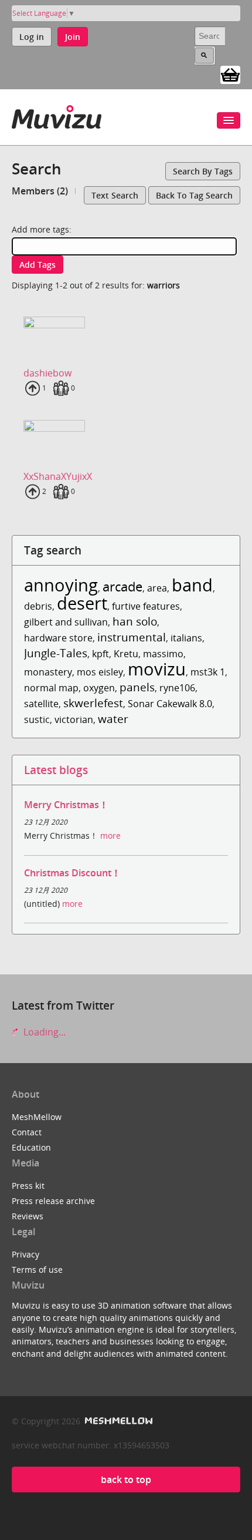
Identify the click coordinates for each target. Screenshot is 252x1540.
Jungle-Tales (55, 653)
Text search (114, 195)
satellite (41, 703)
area (157, 587)
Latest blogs (56, 769)
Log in (31, 36)
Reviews (27, 1216)
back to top (126, 1479)
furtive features (146, 606)
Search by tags (203, 171)
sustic (37, 719)
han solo (135, 621)
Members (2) (40, 190)
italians (186, 637)
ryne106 (177, 687)
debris (38, 606)
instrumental (131, 637)
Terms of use (37, 1269)
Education (31, 1147)
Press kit (28, 1185)
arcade (122, 586)
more (110, 835)
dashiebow (47, 372)
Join (72, 36)
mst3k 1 (207, 671)
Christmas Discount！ (72, 872)
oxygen (99, 687)
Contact (27, 1132)
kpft (100, 653)
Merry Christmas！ (66, 804)
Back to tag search (194, 195)
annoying (61, 584)
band (192, 584)
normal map (51, 687)
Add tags (37, 264)
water (113, 719)
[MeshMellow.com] (117, 1421)
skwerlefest (93, 703)
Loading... (43, 1031)
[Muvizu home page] (56, 114)
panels (137, 687)
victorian (74, 719)
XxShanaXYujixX (57, 476)
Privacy (25, 1254)
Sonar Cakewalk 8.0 (170, 703)
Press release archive (53, 1200)
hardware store (58, 637)
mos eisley (100, 671)
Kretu (126, 653)
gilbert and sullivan (66, 622)
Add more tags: (41, 229)
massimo (163, 653)
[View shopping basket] (230, 74)
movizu (157, 668)
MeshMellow (37, 1116)
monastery (48, 671)
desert (82, 602)
